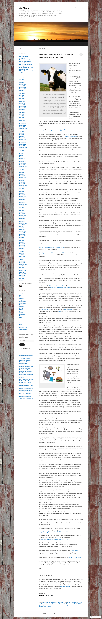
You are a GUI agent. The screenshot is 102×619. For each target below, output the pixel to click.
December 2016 (22, 234)
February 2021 (22, 158)
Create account (22, 323)
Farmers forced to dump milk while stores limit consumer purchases (26, 376)
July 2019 (21, 188)
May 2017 (21, 226)
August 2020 (22, 168)
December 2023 (22, 106)
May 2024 (21, 98)
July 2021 (21, 150)
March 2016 (22, 243)
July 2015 (21, 250)
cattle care (21, 298)
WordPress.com (23, 329)
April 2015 (21, 254)
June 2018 (21, 209)
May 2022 (21, 134)
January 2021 (22, 160)
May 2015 (21, 253)
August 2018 (22, 206)
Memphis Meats (68, 309)
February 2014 (22, 270)
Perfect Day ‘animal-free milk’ (56, 285)
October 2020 (22, 164)
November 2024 (22, 89)
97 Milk (21, 292)
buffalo (21, 297)
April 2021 (21, 155)
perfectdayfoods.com (65, 586)
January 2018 (22, 217)
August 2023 (22, 112)
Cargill (59, 311)
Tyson (64, 311)
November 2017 (22, 220)
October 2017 (22, 221)
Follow (22, 344)
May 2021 (21, 153)
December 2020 (22, 161)
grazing (21, 308)
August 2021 (22, 149)
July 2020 (21, 169)
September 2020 (23, 166)
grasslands (21, 306)
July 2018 (21, 207)
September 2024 (23, 92)
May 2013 (21, 278)
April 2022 (21, 136)
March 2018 (22, 213)
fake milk (75, 603)
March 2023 (22, 120)
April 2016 (21, 242)
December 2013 (22, 273)
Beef (42, 603)
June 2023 (21, 115)
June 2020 (21, 171)
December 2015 (22, 245)
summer (21, 312)
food (81, 603)
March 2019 (22, 194)
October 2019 (22, 183)
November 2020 (22, 163)
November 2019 (22, 182)
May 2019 (21, 191)
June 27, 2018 (69, 136)
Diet (52, 602)
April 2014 (21, 269)
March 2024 (22, 101)
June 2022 (21, 133)
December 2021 (22, 142)
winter (20, 317)
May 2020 (21, 172)
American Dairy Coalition (75, 557)
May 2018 (21, 210)
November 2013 (22, 275)
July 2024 (21, 95)
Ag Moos (24, 7)
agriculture (45, 602)
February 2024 (22, 103)
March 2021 (22, 157)
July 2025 (21, 79)
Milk (51, 605)
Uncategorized (60, 602)
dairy (53, 603)
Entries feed (22, 326)
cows (50, 603)
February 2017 (22, 231)
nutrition (54, 605)
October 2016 (22, 237)
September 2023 (23, 111)
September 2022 (23, 128)
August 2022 (22, 130)
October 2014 (22, 262)
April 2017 (21, 228)
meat (48, 605)
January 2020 (22, 179)
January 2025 (22, 85)
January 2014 (22, 272)
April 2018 (21, 212)
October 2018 (22, 202)
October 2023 (22, 109)
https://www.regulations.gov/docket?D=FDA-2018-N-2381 (54, 532)
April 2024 (21, 100)
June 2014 (21, 265)
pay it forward (22, 311)
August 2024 (22, 93)
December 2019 (22, 180)
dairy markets (22, 303)
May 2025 (21, 81)
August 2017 (22, 224)
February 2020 (22, 177)
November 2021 (22, 144)
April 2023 (21, 119)
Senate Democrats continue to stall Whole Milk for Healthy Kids (26, 56)
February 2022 (22, 139)
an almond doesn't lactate (72, 602)
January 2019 (22, 198)
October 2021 (22, 145)
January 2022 (22, 141)
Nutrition (55, 602)
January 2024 (22, 104)
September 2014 (23, 264)
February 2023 (22, 122)
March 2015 (22, 256)
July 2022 (21, 131)
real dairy (76, 605)
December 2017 (22, 218)
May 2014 (21, 267)
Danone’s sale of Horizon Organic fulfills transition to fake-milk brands (25, 371)
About (26, 44)
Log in (20, 324)
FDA (79, 603)
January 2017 (22, 232)
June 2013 (21, 277)
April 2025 (21, 82)
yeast (45, 606)
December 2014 (22, 261)
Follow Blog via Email (25, 332)
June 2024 (21, 96)
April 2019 (21, 193)
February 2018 (22, 215)
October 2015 (22, 248)
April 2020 (21, 174)
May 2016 (21, 240)
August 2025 (22, 78)
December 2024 (22, 87)
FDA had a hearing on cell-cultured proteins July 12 (51, 247)
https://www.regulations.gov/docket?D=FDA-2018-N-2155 (54, 539)
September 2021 (23, 147)
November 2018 (22, 201)
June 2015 (21, 251)
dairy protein (57, 603)
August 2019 (22, 187)
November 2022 (22, 125)
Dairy (49, 602)
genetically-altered (43, 605)
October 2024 (22, 90)
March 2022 (22, 138)
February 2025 (22, 84)
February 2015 (22, 258)
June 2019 (21, 190)
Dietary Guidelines (64, 603)
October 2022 (22, 126)
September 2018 (23, 204)
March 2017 (22, 229)
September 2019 (23, 185)
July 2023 (21, 114)
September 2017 (23, 223)
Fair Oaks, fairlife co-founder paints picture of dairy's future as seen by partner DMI (26, 366)
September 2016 (23, 239)
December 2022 (22, 123)
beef (20, 295)
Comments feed (23, 327)
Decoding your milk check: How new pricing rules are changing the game (25, 61)
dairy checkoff (22, 301)
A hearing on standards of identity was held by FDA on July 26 (54, 253)
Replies (49, 606)
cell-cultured (46, 603)
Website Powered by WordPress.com (51, 613)
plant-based (71, 605)
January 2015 (22, 259)
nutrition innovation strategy (62, 605)
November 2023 (22, 108)
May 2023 (21, 117)
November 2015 (22, 247)
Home (21, 44)
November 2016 (22, 236)
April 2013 (21, 280)
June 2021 (21, 152)
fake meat (71, 603)
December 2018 (22, 199)
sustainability (22, 314)
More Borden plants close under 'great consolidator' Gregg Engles (26, 355)
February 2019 (22, 196)
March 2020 (22, 175)
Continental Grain (46, 309)
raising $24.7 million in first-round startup (60, 287)
